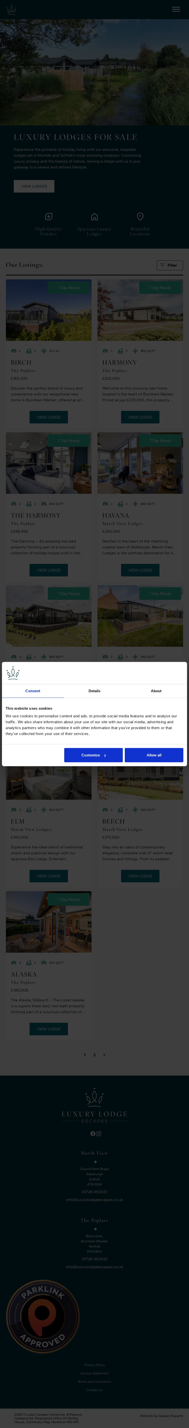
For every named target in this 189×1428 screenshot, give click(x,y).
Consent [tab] (32, 691)
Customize (90, 755)
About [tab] (156, 691)
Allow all (154, 755)
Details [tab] (95, 691)
